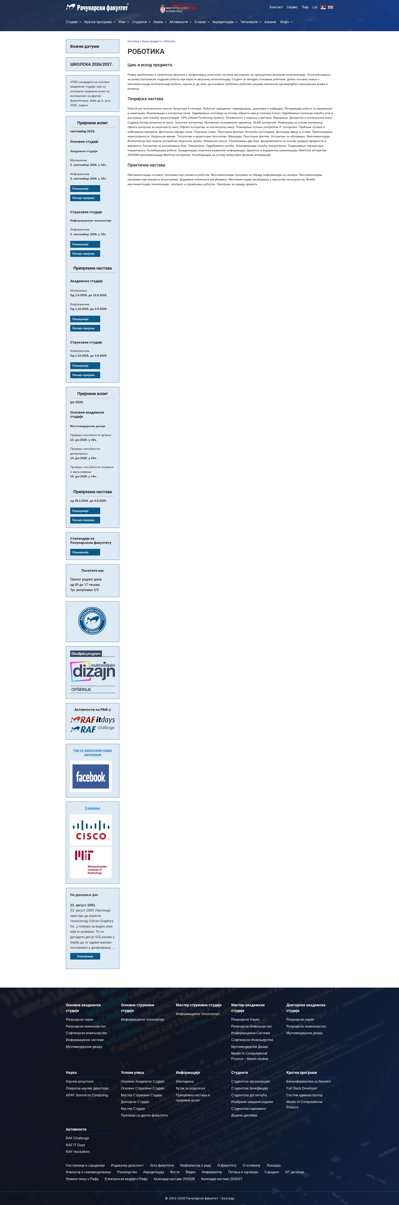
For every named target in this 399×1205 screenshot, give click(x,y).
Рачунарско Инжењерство (251, 1026)
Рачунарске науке (79, 1019)
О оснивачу (251, 1165)
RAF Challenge (77, 1138)
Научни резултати (80, 1081)
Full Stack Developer (301, 1088)
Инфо (284, 22)
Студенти (139, 22)
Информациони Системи (250, 1033)
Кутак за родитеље (190, 1088)
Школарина (185, 1081)
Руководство (127, 1172)
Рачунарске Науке (245, 1019)
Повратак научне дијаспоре (87, 1088)
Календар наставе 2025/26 (174, 1179)
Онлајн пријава (83, 198)
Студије (72, 22)
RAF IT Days (75, 1145)
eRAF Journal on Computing (87, 1095)
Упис (122, 22)
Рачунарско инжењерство (86, 1026)
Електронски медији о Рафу (126, 1179)
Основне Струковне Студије (142, 1088)
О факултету (226, 1165)
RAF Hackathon (78, 1151)
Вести (175, 1172)
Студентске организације (250, 1081)
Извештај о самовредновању (88, 1172)
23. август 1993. (83, 905)
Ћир (305, 7)
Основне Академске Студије (143, 1081)
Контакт (276, 7)
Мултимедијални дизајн (84, 1047)
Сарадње (92, 808)
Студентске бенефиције (249, 1088)
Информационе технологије (142, 1019)
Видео (191, 1172)
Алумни (270, 22)
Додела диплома (244, 1115)
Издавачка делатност (127, 1165)
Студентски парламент (248, 1108)
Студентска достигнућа (249, 1095)
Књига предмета (151, 41)
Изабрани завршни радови (252, 1102)
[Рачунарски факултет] (97, 7)
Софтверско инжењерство (86, 1033)
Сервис (292, 7)
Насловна (133, 41)
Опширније (80, 188)
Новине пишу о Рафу (82, 1179)
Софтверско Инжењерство (252, 1040)
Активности (179, 22)
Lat (315, 7)
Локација (274, 1165)
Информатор (212, 1172)
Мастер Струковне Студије (141, 1095)
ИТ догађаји (294, 1172)
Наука (158, 22)
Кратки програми (98, 22)
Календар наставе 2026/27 (221, 1179)
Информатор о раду (195, 1165)
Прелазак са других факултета (144, 1115)
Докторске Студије (135, 1102)
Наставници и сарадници (85, 1165)
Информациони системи (85, 1040)
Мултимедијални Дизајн (249, 1047)
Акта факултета (162, 1165)
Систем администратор (304, 1095)
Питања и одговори (243, 1172)
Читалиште (249, 22)
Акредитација (223, 22)
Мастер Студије (133, 1108)
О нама (200, 22)
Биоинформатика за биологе (308, 1081)
